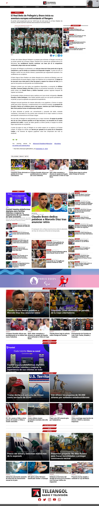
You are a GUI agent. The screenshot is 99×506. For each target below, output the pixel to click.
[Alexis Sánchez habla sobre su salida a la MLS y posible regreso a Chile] (71, 264)
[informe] (9, 264)
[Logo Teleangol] (49, 4)
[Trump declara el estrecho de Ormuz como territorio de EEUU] (9, 234)
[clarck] (66, 49)
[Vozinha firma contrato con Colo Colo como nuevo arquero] (66, 37)
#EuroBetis (57, 143)
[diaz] (49, 211)
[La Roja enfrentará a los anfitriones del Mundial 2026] (66, 30)
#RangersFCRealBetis (39, 143)
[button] (15, 156)
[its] (71, 211)
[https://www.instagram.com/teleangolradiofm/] (49, 500)
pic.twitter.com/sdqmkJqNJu (21, 145)
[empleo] (9, 249)
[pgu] (9, 241)
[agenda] (9, 257)
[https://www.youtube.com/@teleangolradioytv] (54, 500)
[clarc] (66, 43)
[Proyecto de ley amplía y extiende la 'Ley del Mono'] (71, 241)
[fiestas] (71, 257)
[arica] (71, 226)
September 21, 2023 (42, 148)
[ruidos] (71, 203)
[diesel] (71, 196)
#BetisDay (49, 143)
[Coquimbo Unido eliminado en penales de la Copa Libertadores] (71, 234)
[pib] (9, 226)
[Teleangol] (7, 3)
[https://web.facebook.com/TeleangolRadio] (40, 500)
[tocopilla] (71, 249)
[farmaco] (71, 219)
